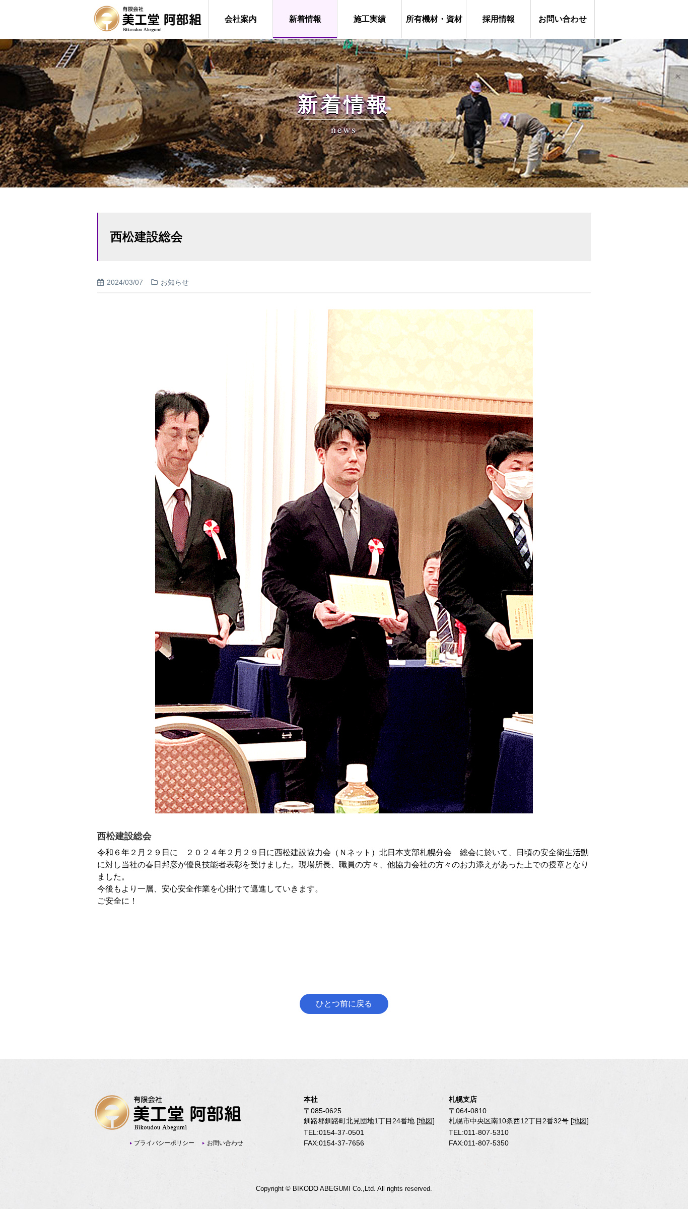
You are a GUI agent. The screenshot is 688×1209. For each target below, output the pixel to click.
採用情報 (499, 19)
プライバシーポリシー (164, 1143)
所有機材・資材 (434, 19)
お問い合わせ (562, 19)
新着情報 (305, 19)
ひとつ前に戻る (344, 1003)
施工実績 (370, 19)
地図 (426, 1121)
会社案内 (241, 19)
